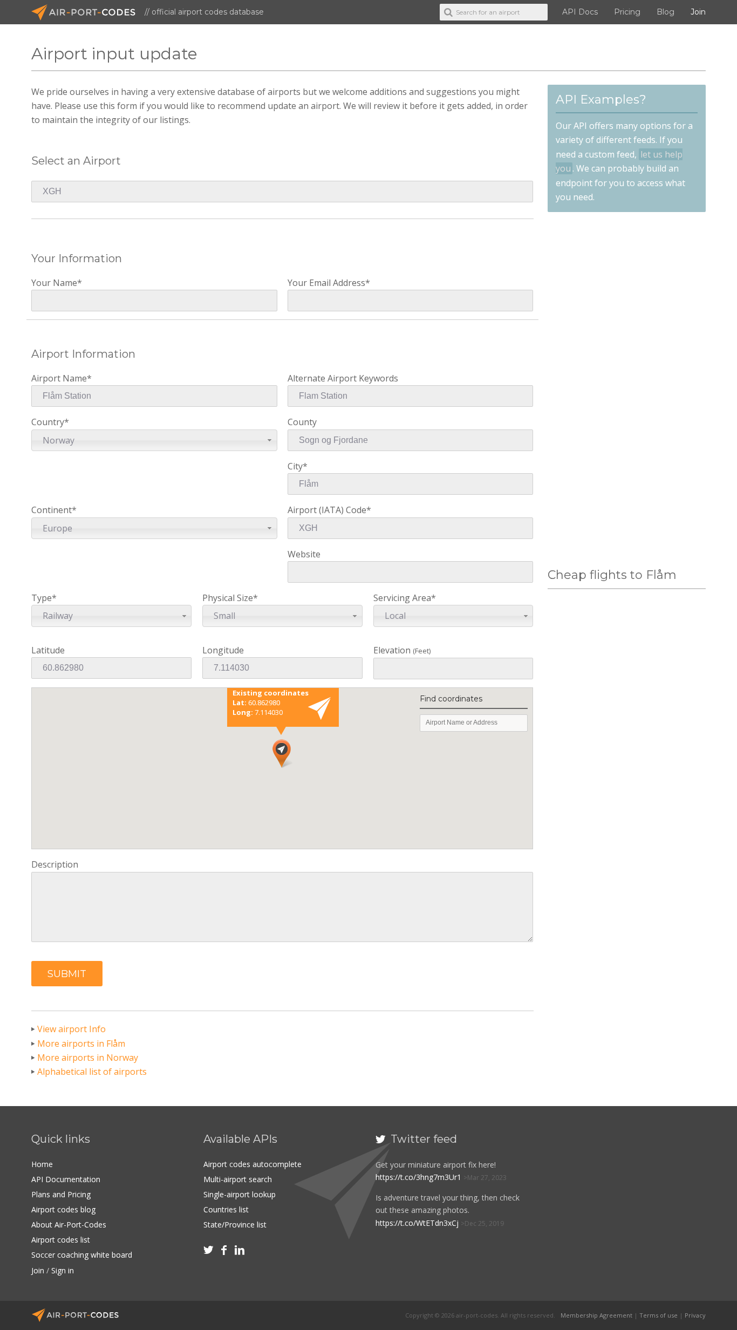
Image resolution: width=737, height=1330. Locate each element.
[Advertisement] (626, 390)
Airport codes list (60, 1239)
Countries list (226, 1209)
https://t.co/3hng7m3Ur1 (418, 1177)
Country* (52, 431)
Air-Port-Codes (88, 12)
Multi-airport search (237, 1179)
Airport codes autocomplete (252, 1164)
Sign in (62, 1270)
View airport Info (71, 1029)
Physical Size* (230, 607)
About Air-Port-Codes (68, 1224)
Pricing (627, 12)
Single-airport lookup (239, 1194)
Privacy (695, 1315)
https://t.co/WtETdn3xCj (417, 1223)
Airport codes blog (63, 1209)
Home (42, 1164)
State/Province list (235, 1224)
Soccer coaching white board (81, 1255)
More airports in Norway (87, 1057)
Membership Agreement (596, 1315)
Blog (665, 12)
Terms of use (658, 1315)
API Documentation (65, 1179)
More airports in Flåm (81, 1043)
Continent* (54, 519)
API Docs (580, 12)
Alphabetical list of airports (92, 1071)
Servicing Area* (404, 607)
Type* (52, 607)
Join (698, 12)
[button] (67, 974)
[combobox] (154, 440)
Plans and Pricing (61, 1194)
